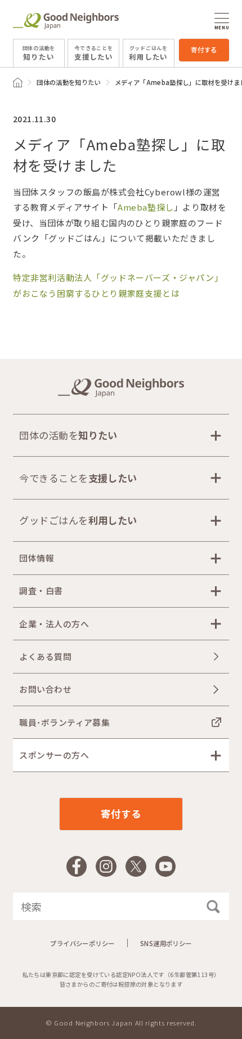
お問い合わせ (45, 689)
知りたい (39, 53)
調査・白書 (40, 590)
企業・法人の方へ (54, 624)
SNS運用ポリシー (166, 943)
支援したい (93, 53)
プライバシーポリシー (82, 943)
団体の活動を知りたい (68, 82)
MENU (221, 27)
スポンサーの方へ (54, 755)
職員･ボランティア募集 (64, 722)
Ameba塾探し (146, 207)
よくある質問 (45, 656)
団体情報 (36, 558)
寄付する (204, 49)
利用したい (148, 53)
